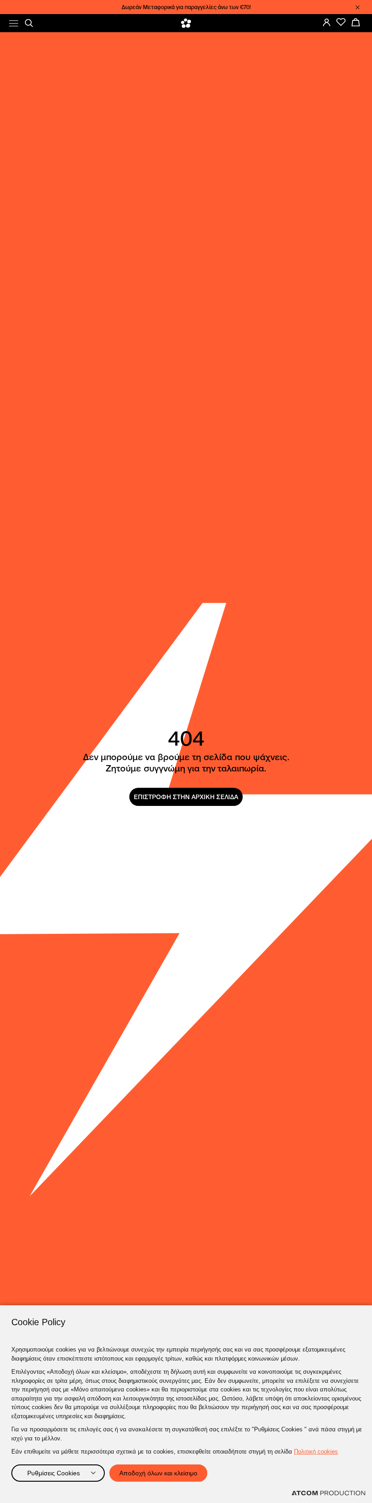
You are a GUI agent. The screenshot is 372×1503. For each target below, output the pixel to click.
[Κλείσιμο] (357, 7)
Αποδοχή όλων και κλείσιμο (158, 1473)
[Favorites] (341, 22)
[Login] (326, 22)
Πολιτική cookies (316, 1451)
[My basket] (355, 22)
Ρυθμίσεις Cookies (53, 1473)
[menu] (13, 23)
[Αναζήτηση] (29, 23)
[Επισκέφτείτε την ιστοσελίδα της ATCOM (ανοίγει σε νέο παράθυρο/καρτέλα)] (328, 1493)
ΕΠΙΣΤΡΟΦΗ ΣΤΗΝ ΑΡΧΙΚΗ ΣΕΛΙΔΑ (186, 797)
